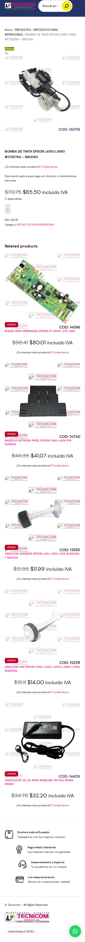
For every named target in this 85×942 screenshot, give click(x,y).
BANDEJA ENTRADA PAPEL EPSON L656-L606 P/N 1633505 (38, 442)
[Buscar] (67, 6)
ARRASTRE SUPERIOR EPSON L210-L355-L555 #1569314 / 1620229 (42, 555)
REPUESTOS (23, 30)
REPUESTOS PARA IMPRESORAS (36, 224)
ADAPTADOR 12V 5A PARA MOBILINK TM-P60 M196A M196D (39, 782)
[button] (6, 53)
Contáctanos (49, 167)
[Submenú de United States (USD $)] (35, 932)
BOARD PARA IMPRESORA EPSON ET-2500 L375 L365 (40, 331)
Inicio (8, 30)
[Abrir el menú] (78, 6)
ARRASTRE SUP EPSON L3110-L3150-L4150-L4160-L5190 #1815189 (42, 669)
